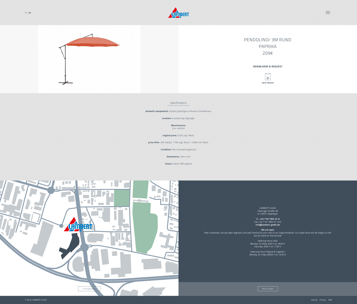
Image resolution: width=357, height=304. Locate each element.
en (29, 12)
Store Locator (267, 288)
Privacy (323, 299)
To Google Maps (89, 288)
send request (268, 82)
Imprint (314, 299)
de (26, 12)
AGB (330, 299)
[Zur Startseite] (178, 12)
